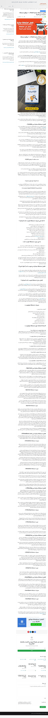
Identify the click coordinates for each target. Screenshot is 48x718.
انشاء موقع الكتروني (31, 2)
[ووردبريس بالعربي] (43, 4)
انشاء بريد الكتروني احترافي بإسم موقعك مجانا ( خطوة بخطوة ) (32, 664)
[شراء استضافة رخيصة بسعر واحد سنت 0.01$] (41, 672)
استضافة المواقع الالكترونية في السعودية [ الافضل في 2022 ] (42, 666)
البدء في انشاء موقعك (30, 196)
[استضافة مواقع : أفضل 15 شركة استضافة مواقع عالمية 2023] (22, 662)
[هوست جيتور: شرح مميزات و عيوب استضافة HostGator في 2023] (22, 672)
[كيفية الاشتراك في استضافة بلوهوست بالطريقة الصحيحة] (31, 672)
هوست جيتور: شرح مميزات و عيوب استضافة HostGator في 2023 (22, 676)
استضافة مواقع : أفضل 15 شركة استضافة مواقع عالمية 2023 (22, 666)
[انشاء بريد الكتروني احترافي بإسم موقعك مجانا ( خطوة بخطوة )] (31, 661)
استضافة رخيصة (25, 2)
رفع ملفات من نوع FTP (39, 236)
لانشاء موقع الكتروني (27, 284)
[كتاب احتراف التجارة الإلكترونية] (32, 91)
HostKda (44, 127)
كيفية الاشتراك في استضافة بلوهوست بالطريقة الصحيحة (32, 676)
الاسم (45, 698)
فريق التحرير (42, 16)
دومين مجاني (20, 2)
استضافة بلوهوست (23, 289)
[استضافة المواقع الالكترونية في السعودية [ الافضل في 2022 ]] (41, 662)
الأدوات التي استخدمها (15, 2)
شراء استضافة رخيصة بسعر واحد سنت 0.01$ (42, 676)
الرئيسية (35, 2)
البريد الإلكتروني (43, 702)
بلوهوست (22, 65)
